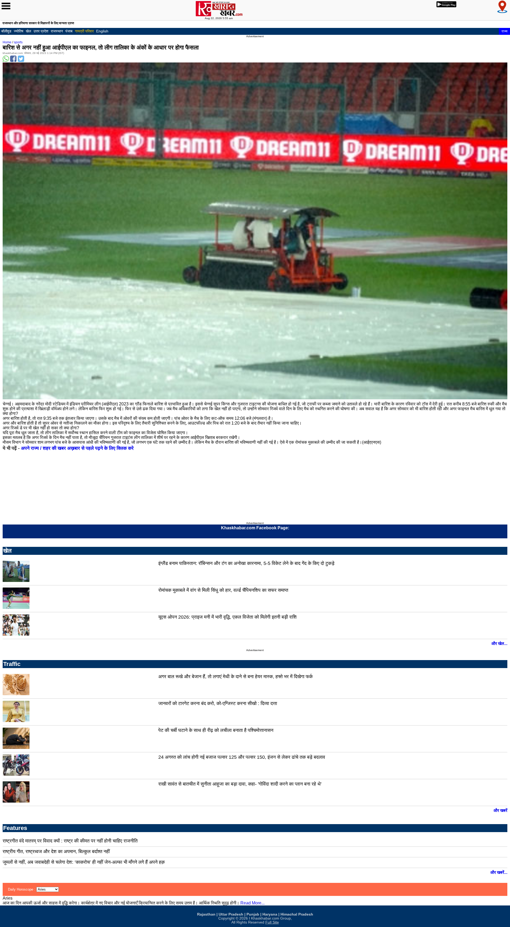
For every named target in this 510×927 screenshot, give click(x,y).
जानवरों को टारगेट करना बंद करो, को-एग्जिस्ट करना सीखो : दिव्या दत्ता (217, 703)
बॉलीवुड (6, 31)
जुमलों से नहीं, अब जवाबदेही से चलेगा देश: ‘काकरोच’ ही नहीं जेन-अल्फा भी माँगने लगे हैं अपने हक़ (84, 862)
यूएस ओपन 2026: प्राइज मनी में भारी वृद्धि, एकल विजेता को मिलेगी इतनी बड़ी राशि (227, 617)
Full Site (272, 922)
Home (7, 42)
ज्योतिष (18, 31)
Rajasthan (206, 914)
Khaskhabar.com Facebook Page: (255, 528)
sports (18, 42)
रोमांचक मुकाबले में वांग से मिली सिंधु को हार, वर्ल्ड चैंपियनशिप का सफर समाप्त (223, 590)
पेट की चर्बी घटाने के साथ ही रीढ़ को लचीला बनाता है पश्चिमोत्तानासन (215, 730)
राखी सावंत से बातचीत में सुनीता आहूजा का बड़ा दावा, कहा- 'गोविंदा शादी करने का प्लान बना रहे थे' (239, 784)
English (102, 31)
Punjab (252, 914)
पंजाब (69, 31)
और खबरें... (498, 872)
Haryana (269, 914)
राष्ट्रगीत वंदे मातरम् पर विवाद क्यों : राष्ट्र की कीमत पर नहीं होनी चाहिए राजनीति (70, 841)
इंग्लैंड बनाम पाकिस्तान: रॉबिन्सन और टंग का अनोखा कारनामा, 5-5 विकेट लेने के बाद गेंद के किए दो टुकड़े (246, 563)
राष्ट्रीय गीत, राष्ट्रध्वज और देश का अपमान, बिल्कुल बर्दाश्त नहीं (56, 851)
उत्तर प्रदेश (40, 31)
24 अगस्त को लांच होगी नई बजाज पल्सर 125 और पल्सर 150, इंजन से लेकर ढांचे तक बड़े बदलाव (241, 757)
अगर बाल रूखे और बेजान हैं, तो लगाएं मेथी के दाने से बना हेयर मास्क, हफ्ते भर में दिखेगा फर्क (235, 676)
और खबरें (500, 810)
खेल (28, 31)
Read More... (252, 903)
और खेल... (499, 643)
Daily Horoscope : (22, 889)
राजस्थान (57, 31)
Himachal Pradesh (296, 914)
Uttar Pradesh (231, 914)
